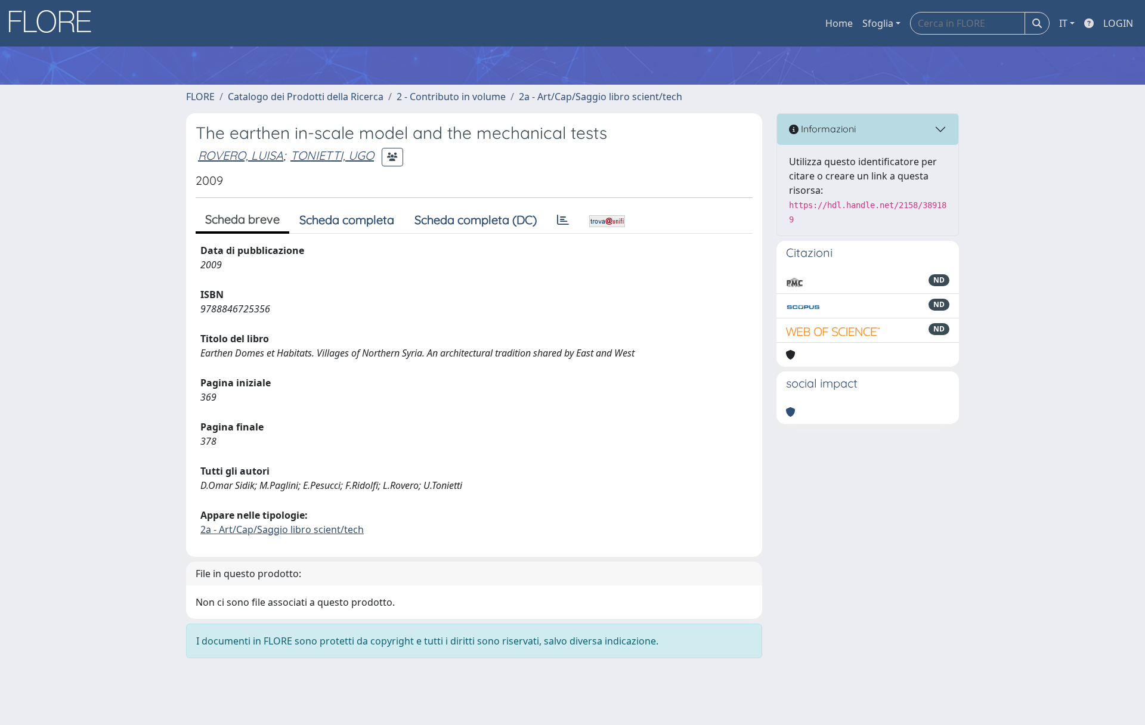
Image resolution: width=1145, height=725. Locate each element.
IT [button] (1063, 23)
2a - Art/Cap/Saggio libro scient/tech (600, 96)
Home (839, 23)
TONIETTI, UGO (332, 155)
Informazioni (827, 129)
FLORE (200, 96)
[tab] (563, 220)
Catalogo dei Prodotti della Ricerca (305, 96)
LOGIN (1118, 23)
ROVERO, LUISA (240, 155)
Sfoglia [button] (877, 23)
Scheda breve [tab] (242, 219)
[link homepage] (54, 23)
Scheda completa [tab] (346, 219)
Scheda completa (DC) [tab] (475, 219)
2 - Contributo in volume (451, 96)
